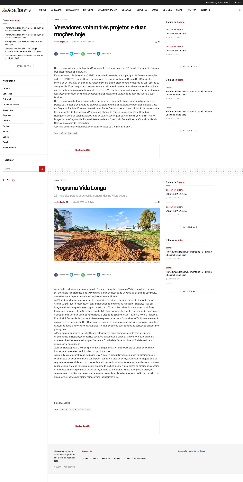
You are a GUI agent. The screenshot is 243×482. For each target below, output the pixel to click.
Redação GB (62, 42)
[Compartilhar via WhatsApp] (88, 54)
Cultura (6, 121)
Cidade (6, 88)
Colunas (126, 10)
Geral (5, 142)
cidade (64, 409)
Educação (7, 94)
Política (6, 131)
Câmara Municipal (69, 133)
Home (56, 20)
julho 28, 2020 (78, 42)
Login (238, 3)
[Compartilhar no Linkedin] (104, 54)
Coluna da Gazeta (11, 105)
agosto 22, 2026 (173, 37)
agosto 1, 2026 (173, 54)
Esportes (7, 115)
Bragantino (8, 110)
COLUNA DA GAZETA (176, 33)
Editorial (7, 99)
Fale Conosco (9, 147)
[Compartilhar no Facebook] (61, 54)
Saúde (6, 137)
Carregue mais (24, 66)
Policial (6, 126)
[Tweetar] (75, 54)
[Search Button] (42, 169)
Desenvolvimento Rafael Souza (191, 451)
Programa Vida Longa (79, 409)
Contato (205, 10)
